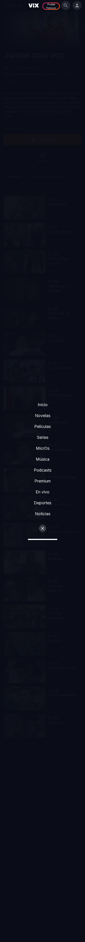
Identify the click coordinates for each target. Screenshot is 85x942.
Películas (42, 426)
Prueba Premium (51, 6)
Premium (42, 481)
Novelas (42, 415)
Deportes (42, 502)
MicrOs (42, 448)
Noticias (42, 513)
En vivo (42, 492)
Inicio (43, 404)
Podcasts (42, 470)
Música (42, 459)
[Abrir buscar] (65, 5)
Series (42, 437)
